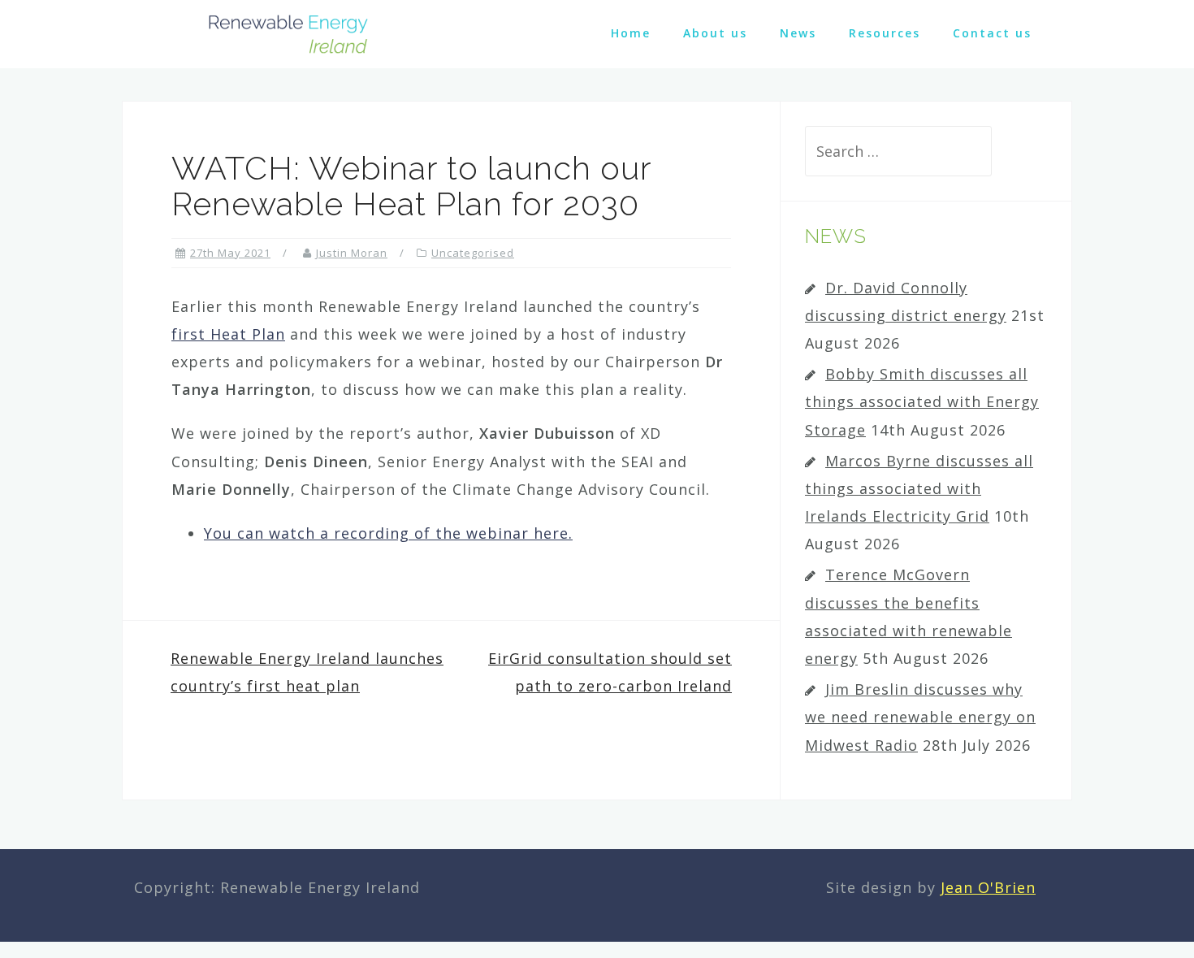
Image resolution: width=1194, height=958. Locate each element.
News (798, 33)
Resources (884, 33)
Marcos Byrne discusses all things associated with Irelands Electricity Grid (919, 488)
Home (631, 33)
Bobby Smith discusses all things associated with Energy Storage (922, 401)
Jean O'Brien (988, 887)
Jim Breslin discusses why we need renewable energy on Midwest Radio (920, 716)
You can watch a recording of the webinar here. (388, 533)
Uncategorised (472, 252)
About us (715, 33)
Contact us (992, 33)
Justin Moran (351, 252)
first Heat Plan (228, 334)
